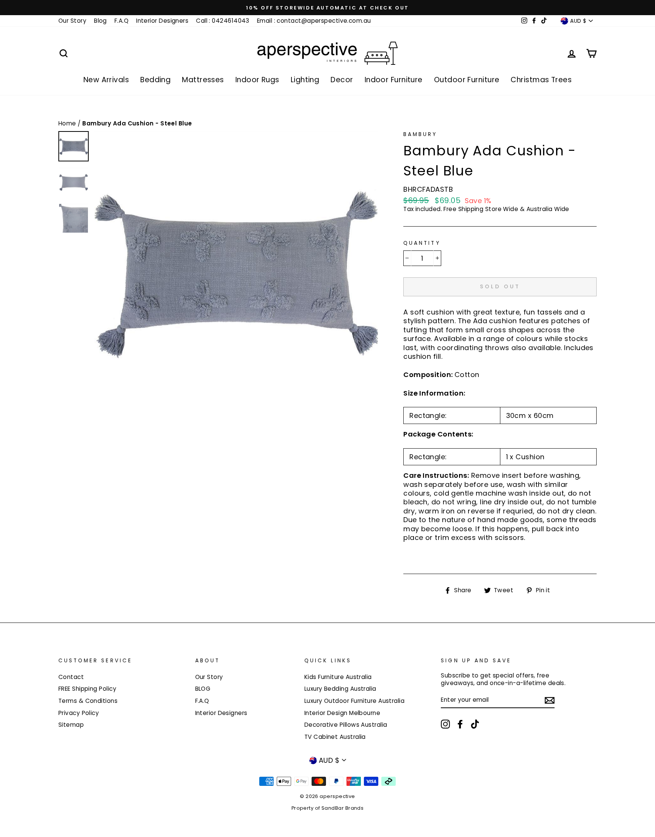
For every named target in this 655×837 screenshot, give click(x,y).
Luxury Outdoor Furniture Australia (354, 701)
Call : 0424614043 (222, 21)
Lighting (305, 80)
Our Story (72, 21)
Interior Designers (162, 21)
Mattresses (203, 80)
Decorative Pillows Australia (345, 725)
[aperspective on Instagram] (445, 724)
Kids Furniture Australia (338, 677)
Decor (342, 80)
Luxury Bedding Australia (340, 689)
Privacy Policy (78, 713)
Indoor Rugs (257, 80)
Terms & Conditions (88, 701)
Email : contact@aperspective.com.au (314, 21)
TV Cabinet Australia (335, 737)
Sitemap (71, 725)
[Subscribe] (550, 700)
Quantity (421, 243)
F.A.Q (121, 21)
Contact (71, 677)
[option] (327, 7)
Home (68, 123)
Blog (100, 21)
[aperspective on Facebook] (460, 724)
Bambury (420, 134)
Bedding (155, 80)
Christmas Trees (541, 80)
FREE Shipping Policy (87, 689)
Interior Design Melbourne (342, 713)
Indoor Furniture (394, 80)
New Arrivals (106, 80)
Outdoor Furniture (467, 80)
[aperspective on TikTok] (474, 724)
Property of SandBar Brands (327, 808)
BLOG (203, 689)
